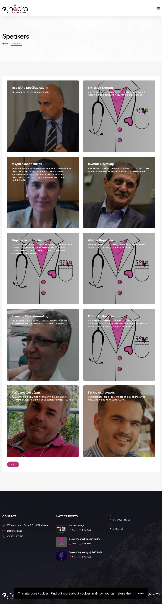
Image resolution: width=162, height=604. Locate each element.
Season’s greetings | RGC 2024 (85, 552)
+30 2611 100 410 (15, 536)
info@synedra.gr (14, 531)
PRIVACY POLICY (121, 520)
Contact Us (118, 529)
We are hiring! (76, 525)
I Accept (140, 593)
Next (13, 464)
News (74, 530)
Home (5, 44)
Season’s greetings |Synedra (84, 539)
